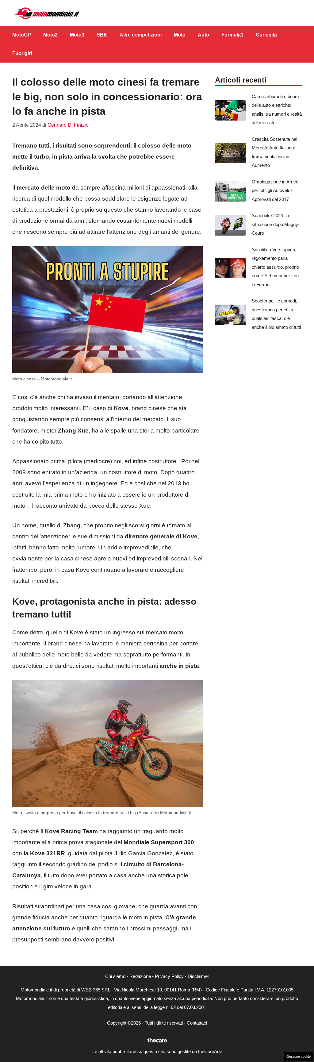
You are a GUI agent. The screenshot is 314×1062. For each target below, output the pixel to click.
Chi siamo (115, 976)
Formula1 (232, 34)
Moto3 (77, 34)
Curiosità (266, 34)
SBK (102, 34)
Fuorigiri (22, 53)
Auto (203, 34)
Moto (180, 34)
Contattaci (197, 1022)
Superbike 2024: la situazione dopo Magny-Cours (276, 224)
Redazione (140, 976)
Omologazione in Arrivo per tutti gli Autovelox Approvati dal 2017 (275, 190)
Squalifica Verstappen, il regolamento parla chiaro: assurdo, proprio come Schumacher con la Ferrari (275, 267)
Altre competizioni (141, 34)
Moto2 (50, 34)
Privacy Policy (169, 976)
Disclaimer (198, 976)
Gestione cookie (298, 1056)
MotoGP (21, 34)
